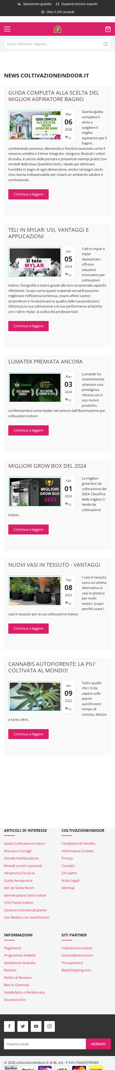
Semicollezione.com (77, 955)
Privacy (67, 858)
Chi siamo (69, 873)
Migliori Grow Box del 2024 (47, 465)
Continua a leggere (28, 194)
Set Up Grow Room (19, 887)
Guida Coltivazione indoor (24, 843)
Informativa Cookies (78, 850)
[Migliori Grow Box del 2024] (35, 491)
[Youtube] (36, 1026)
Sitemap (68, 887)
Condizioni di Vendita (78, 843)
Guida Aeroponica (18, 880)
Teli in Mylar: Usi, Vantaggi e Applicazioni (48, 233)
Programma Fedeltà (20, 955)
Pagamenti (12, 948)
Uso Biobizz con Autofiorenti (26, 917)
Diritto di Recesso (18, 977)
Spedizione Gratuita (19, 962)
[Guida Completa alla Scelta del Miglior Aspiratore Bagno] (35, 125)
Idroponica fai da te (19, 873)
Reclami (10, 970)
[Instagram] (49, 1026)
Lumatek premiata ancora (45, 361)
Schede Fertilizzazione (21, 858)
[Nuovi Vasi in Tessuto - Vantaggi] (35, 591)
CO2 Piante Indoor (18, 902)
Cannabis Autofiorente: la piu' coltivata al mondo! (51, 667)
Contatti (68, 865)
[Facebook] (9, 1026)
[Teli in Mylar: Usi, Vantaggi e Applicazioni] (35, 262)
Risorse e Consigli (17, 850)
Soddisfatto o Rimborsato (24, 992)
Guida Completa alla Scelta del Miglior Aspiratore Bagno (53, 96)
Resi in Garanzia (16, 984)
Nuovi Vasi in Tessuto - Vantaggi (54, 564)
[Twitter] (22, 1026)
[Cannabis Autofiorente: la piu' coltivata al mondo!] (35, 696)
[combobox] (57, 43)
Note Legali (70, 880)
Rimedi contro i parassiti (23, 865)
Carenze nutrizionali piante (25, 910)
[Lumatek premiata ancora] (35, 388)
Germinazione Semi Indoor (25, 895)
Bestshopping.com (76, 970)
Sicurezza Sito (15, 999)
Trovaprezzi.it (72, 962)
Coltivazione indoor (77, 948)
